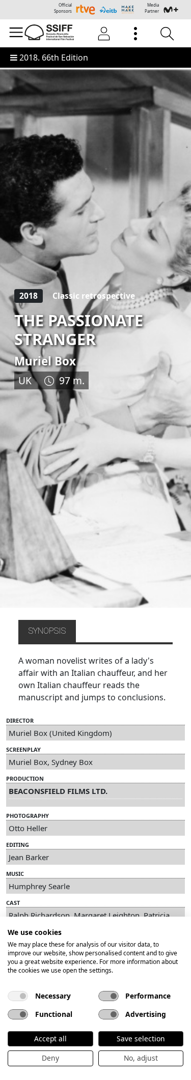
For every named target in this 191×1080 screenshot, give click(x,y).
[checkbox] (18, 996)
